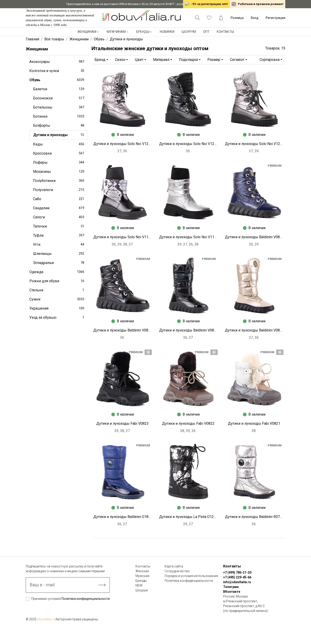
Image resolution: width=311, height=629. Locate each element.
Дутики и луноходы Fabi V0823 (122, 423)
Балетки (58, 89)
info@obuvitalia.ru (237, 582)
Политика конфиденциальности (85, 599)
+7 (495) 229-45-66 (237, 577)
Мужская (142, 576)
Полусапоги (58, 190)
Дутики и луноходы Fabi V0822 (188, 423)
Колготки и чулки (56, 71)
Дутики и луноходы (58, 135)
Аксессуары (56, 62)
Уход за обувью (56, 317)
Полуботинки (58, 181)
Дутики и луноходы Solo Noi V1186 (188, 237)
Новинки (167, 32)
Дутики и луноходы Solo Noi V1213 (188, 144)
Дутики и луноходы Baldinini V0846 (188, 330)
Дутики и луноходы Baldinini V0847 (122, 330)
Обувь (56, 80)
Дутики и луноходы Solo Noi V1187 (122, 237)
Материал (161, 59)
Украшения (56, 308)
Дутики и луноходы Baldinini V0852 (254, 237)
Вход (254, 18)
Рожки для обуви (56, 281)
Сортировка (270, 59)
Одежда (56, 272)
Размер (213, 59)
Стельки (56, 290)
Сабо (58, 199)
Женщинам (86, 32)
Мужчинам (116, 32)
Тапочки (58, 226)
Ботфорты (58, 125)
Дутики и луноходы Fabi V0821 (254, 423)
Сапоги (58, 217)
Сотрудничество (177, 571)
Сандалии (58, 208)
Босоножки (58, 98)
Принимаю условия (70, 599)
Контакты (225, 32)
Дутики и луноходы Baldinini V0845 (254, 330)
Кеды (58, 144)
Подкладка (188, 59)
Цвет (139, 59)
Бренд (99, 59)
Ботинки (58, 116)
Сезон (120, 59)
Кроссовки (58, 153)
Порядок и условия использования (191, 576)
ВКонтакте (231, 591)
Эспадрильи (58, 263)
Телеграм (231, 587)
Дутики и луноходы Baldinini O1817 (122, 517)
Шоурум (189, 32)
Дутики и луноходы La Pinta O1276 (188, 517)
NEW (139, 585)
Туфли (58, 235)
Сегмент (237, 59)
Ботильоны (58, 107)
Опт (206, 32)
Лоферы (58, 162)
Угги (58, 244)
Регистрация (275, 18)
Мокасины (58, 171)
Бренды (142, 32)
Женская (142, 571)
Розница (237, 18)
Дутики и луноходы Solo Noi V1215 (122, 144)
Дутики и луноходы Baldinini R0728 (254, 517)
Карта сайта (174, 566)
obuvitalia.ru (46, 619)
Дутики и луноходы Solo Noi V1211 (254, 144)
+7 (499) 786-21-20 (237, 572)
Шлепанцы (58, 253)
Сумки (56, 299)
